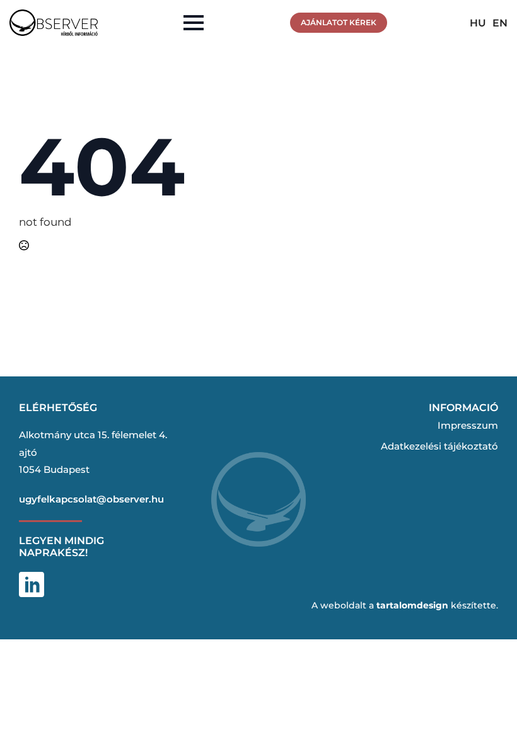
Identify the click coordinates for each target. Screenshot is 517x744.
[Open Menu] (193, 23)
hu (478, 23)
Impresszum (468, 425)
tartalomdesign (412, 605)
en (500, 23)
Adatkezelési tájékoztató (439, 446)
